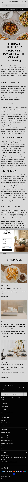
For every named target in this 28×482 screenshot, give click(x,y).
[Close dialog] (27, 230)
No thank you (7, 251)
